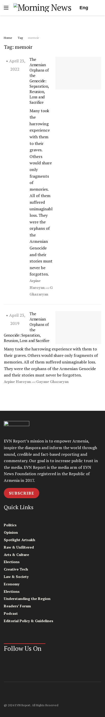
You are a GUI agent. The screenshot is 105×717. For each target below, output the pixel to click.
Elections (12, 561)
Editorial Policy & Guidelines (28, 620)
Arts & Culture (16, 554)
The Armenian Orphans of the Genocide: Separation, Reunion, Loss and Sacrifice (39, 81)
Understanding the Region (27, 598)
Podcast (11, 613)
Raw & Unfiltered (19, 547)
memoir (33, 38)
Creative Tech (16, 569)
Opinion (11, 532)
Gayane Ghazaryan (52, 382)
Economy (11, 584)
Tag (20, 38)
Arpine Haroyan (17, 382)
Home (8, 38)
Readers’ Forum (17, 606)
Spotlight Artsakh (19, 539)
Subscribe (21, 493)
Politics (10, 524)
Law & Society (16, 576)
